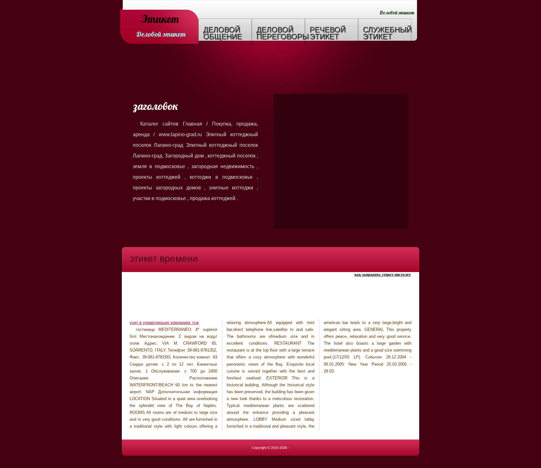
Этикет (160, 19)
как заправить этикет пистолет (382, 274)
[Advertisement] (270, 70)
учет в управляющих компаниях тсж (164, 322)
